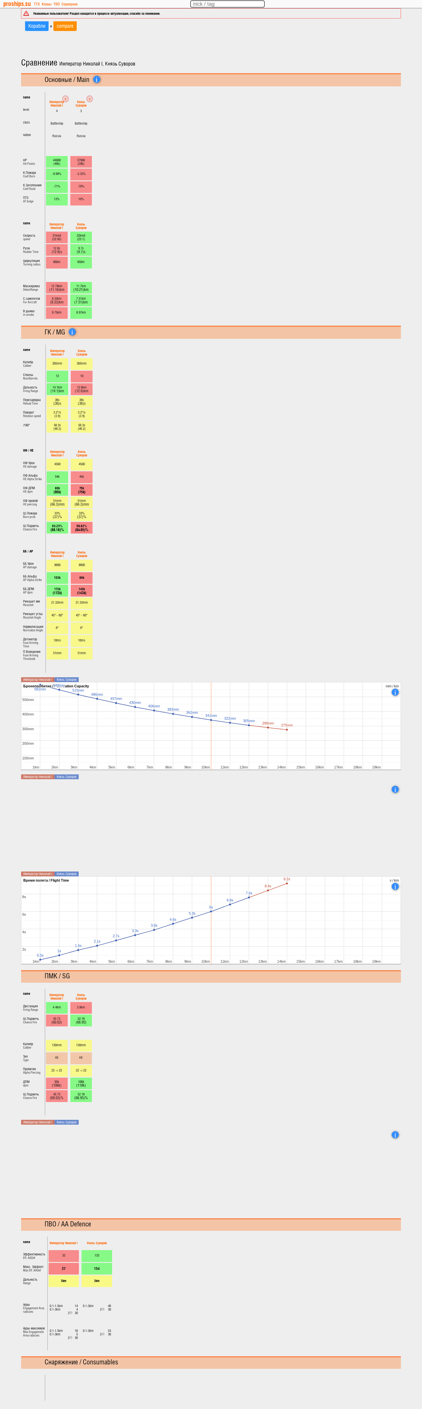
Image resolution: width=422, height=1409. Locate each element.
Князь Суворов (81, 103)
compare (65, 26)
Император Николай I (56, 103)
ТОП (56, 3)
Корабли (36, 26)
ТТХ (37, 3)
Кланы (46, 3)
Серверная (70, 3)
